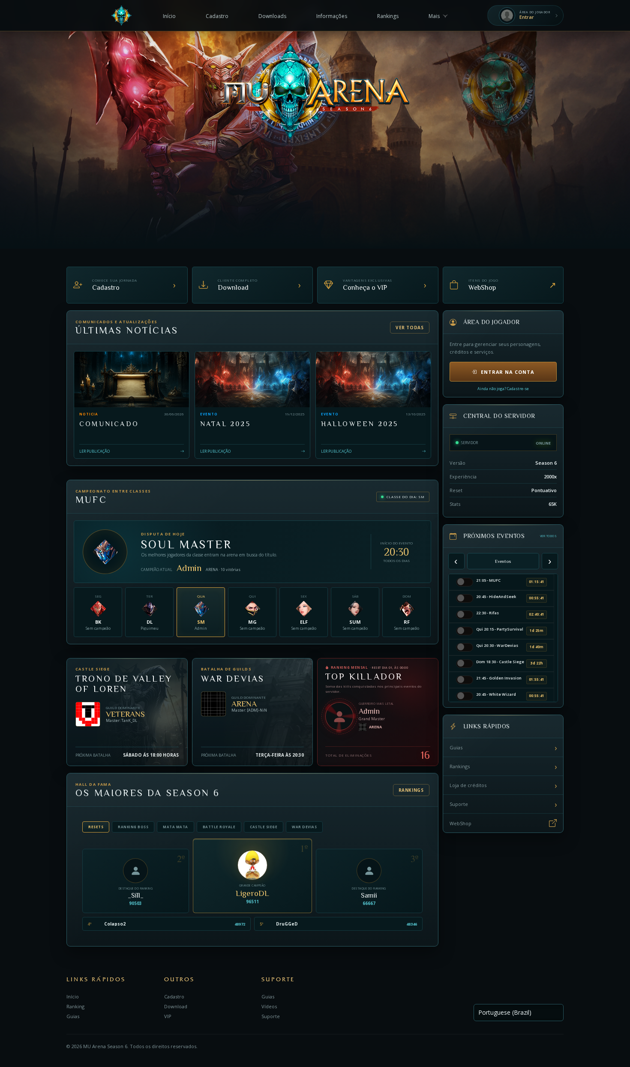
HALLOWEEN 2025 (360, 424)
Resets (95, 826)
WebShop (460, 823)
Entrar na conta (507, 372)
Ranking (75, 1006)
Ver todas (409, 328)
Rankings (411, 790)
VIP (167, 1016)
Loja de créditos (503, 785)
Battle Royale (219, 826)
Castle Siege (263, 826)
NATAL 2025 (225, 424)
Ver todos (548, 536)
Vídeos (269, 1006)
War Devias (304, 826)
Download (175, 1006)
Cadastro (174, 996)
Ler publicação (94, 450)
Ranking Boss (133, 826)
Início (72, 996)
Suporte (503, 804)
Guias (503, 747)
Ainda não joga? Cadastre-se (503, 389)
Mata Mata (175, 826)
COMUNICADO (109, 424)
